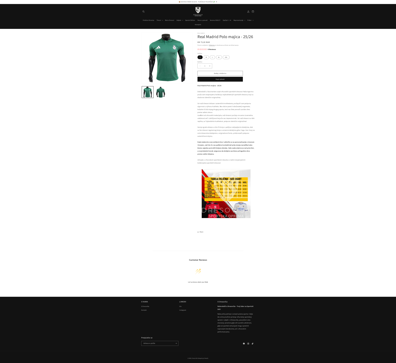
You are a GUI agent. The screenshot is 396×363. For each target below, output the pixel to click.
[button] (143, 11)
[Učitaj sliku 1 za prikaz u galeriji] (147, 92)
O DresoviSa (145, 306)
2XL (226, 57)
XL (219, 57)
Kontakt (144, 310)
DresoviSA (194, 358)
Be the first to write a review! (198, 288)
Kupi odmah (220, 79)
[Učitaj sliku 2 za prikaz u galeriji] (160, 92)
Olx (180, 306)
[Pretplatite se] (176, 343)
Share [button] (201, 232)
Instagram (182, 310)
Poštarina (212, 45)
